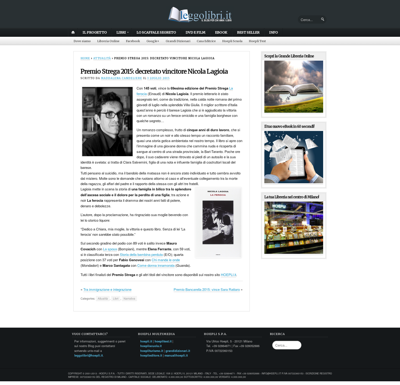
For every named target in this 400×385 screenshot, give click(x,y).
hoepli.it (146, 341)
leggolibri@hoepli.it (88, 355)
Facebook (133, 41)
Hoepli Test (257, 41)
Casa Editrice (206, 41)
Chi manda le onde (166, 259)
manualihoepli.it (176, 355)
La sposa (110, 248)
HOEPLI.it (228, 274)
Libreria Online (108, 41)
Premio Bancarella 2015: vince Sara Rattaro (207, 289)
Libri (121, 32)
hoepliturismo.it (151, 351)
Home (73, 32)
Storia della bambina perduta (141, 254)
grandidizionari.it (178, 351)
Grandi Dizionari (178, 41)
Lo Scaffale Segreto (156, 32)
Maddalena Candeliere (121, 78)
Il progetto (95, 32)
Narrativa (129, 298)
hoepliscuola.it (151, 346)
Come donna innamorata (156, 265)
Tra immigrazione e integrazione (107, 289)
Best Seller (248, 32)
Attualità (102, 58)
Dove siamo (82, 41)
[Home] (200, 21)
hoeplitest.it (163, 341)
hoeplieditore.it (151, 355)
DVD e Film (195, 32)
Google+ (153, 41)
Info (273, 32)
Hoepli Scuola (232, 41)
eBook (221, 32)
